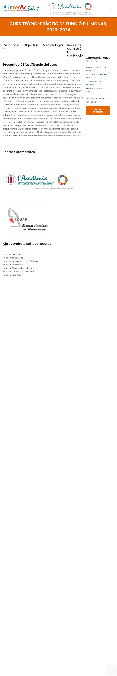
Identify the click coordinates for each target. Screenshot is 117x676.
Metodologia (53, 45)
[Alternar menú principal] (111, 9)
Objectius (31, 45)
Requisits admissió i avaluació (75, 50)
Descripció (11, 45)
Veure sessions (98, 110)
